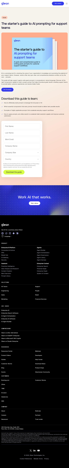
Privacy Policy (36, 163)
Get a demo (34, 203)
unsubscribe (24, 167)
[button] (7, 236)
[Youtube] (39, 451)
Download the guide (14, 172)
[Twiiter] (30, 451)
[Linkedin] (34, 451)
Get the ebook (7, 89)
